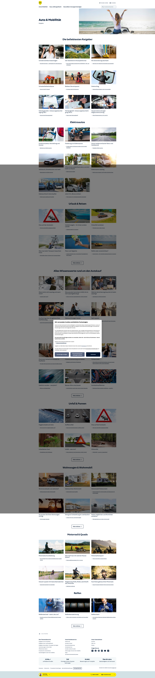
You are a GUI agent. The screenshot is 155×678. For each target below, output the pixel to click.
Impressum (84, 345)
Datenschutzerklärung (61, 343)
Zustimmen (93, 354)
